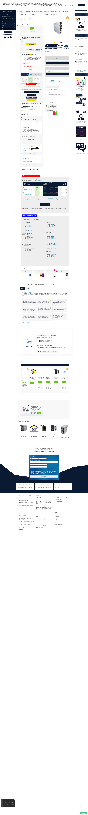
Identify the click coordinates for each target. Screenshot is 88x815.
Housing (24, 148)
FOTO (26, 158)
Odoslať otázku (44, 476)
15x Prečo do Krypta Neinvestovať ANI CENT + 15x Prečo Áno (38, 272)
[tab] (42, 352)
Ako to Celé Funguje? (32, 97)
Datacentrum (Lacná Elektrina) (7, 13)
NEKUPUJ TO (80, 59)
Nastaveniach (48, 5)
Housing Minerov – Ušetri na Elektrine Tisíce (63, 271)
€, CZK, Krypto (28, 34)
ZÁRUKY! (30, 69)
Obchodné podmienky (23, 517)
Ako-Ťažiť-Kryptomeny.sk (59, 496)
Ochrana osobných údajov (23, 515)
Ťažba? (51, 89)
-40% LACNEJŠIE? (37, 51)
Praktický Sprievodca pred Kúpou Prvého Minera (26, 271)
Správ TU (29, 292)
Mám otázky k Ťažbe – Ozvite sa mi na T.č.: (54, 69)
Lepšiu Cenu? (37, 34)
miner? (39, 527)
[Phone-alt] (28, 346)
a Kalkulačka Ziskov (59, 523)
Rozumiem (81, 5)
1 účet (38, 103)
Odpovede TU (52, 96)
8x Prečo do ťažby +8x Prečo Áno (44, 529)
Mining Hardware (28, 11)
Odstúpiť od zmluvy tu (23, 523)
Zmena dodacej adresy (23, 531)
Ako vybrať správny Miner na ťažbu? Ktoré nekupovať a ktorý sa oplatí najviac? (81, 122)
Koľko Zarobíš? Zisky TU (31, 83)
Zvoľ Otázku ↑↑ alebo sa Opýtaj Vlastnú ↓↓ (35, 460)
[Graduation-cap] (32, 346)
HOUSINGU (82, 53)
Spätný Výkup (58, 81)
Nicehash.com (39, 180)
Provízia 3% (28, 165)
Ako (37, 526)
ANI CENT (31, 153)
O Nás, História (28, 160)
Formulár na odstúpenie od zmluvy (25, 524)
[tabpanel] (44, 308)
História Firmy (57, 515)
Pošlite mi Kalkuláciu (58, 63)
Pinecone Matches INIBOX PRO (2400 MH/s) (54, 435)
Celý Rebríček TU (46, 204)
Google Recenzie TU (28, 322)
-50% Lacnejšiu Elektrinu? (34, 74)
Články (56, 526)
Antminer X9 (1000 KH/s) (34, 435)
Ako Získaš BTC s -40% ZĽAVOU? (7, 20)
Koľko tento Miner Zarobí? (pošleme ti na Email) (55, 58)
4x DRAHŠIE (33, 136)
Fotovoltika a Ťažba (5, 21)
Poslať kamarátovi (37, 169)
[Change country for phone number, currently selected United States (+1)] (47, 71)
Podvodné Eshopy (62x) (59, 524)
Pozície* (34, 100)
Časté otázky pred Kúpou (81, 153)
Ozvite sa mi (58, 74)
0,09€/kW (51, 185)
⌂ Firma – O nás (4, 25)
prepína (31, 109)
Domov (20, 11)
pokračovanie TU (27, 63)
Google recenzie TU (26, 293)
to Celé (39, 526)
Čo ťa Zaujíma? (32, 456)
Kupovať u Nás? (29, 161)
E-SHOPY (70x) (31, 68)
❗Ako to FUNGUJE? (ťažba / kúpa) (7, 18)
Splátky (24, 150)
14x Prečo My (57, 516)
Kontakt (56, 518)
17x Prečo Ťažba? (5, 14)
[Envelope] (30, 346)
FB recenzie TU (26, 291)
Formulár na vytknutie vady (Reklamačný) (26, 521)
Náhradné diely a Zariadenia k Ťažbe (40, 11)
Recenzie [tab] (22, 288)
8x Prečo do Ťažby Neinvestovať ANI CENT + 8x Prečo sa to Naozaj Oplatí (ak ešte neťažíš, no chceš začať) (51, 272)
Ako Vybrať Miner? (32, 94)
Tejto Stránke (5, 7)
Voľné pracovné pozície (59, 520)
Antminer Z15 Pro (27, 187)
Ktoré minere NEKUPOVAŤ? (6, 16)
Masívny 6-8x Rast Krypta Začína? (81, 138)
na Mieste (29, 157)
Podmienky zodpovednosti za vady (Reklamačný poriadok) (25, 519)
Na (21, 529)
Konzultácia (26, 48)
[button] (46, 27)
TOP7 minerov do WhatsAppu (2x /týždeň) (32, 92)
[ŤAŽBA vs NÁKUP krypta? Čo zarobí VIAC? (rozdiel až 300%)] (81, 28)
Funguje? (42, 526)
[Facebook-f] (27, 346)
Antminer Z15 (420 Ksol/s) (44, 437)
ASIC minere (38, 518)
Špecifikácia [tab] (27, 288)
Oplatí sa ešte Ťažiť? (40, 523)
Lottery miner (38, 57)
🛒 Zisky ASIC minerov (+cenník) (7, 11)
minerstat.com (50, 198)
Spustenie (30, 103)
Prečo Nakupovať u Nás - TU (81, 71)
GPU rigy (37, 516)
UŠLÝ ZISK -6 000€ (31, 139)
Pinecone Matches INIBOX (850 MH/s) (23, 435)
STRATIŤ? (34, 88)
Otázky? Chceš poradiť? (27, 169)
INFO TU (24, 124)
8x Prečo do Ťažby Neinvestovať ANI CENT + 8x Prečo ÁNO (81, 90)
